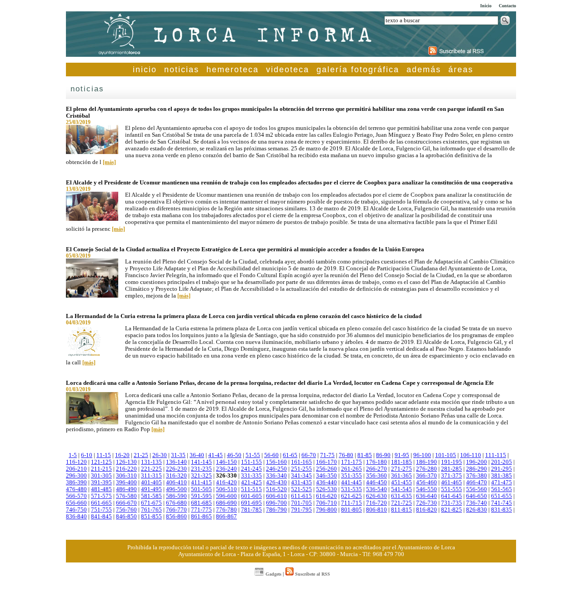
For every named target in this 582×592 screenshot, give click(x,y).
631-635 (401, 496)
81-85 (364, 455)
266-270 (376, 469)
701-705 (301, 503)
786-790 (276, 510)
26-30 (159, 455)
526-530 (326, 489)
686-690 (226, 503)
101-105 (445, 455)
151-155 (251, 462)
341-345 (301, 476)
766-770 (176, 510)
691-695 (251, 503)
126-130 (126, 462)
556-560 (476, 489)
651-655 (501, 496)
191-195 (451, 462)
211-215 (101, 469)
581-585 (151, 496)
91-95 (402, 455)
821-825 (451, 510)
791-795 (301, 510)
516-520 (276, 489)
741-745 (501, 503)
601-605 (251, 496)
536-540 (376, 489)
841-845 (101, 516)
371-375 (451, 476)
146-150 (226, 462)
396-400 (126, 482)
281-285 (451, 469)
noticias (181, 69)
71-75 (327, 455)
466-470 (476, 482)
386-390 (76, 482)
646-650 (476, 496)
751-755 (101, 510)
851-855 (151, 516)
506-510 (226, 489)
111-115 (495, 455)
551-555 (451, 489)
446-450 (376, 482)
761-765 (151, 510)
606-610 (276, 496)
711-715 (351, 503)
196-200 (476, 462)
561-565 (501, 489)
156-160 (276, 462)
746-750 (76, 510)
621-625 (351, 496)
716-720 (376, 503)
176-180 (376, 462)
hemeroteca (232, 69)
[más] (109, 162)
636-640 (426, 496)
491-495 (151, 489)
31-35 (178, 455)
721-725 (401, 503)
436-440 (326, 482)
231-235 (201, 469)
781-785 (251, 510)
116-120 (76, 462)
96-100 (422, 455)
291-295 (501, 469)
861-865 (201, 516)
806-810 (376, 510)
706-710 (326, 503)
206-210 (76, 469)
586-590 (176, 496)
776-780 (226, 510)
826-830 (476, 510)
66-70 (308, 455)
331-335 (251, 476)
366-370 (426, 476)
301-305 (101, 476)
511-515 (251, 489)
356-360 (376, 476)
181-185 (401, 462)
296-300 (76, 476)
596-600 (226, 496)
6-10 (86, 455)
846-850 (126, 516)
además (423, 69)
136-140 (176, 462)
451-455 (401, 482)
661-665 (101, 503)
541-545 (401, 489)
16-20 (122, 455)
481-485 (101, 489)
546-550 (426, 489)
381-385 (501, 476)
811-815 (401, 510)
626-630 (376, 496)
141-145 (201, 462)
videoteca (287, 69)
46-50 (234, 455)
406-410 (176, 482)
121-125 (101, 462)
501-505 (201, 489)
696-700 (276, 503)
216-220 (126, 469)
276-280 (426, 469)
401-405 (151, 482)
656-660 (76, 503)
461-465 (451, 482)
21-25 (141, 455)
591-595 (201, 496)
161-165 (301, 462)
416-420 (226, 482)
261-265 (351, 469)
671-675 (151, 503)
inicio (145, 69)
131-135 (151, 462)
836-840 (76, 516)
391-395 (101, 482)
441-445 (351, 482)
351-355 (351, 476)
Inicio (486, 5)
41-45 (215, 455)
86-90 (383, 455)
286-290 (476, 469)
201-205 (501, 462)
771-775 (201, 510)
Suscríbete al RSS (312, 574)
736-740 (476, 503)
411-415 (201, 482)
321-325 (201, 476)
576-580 (126, 496)
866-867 (226, 516)
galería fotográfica (357, 69)
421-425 (251, 482)
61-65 (290, 455)
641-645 (451, 496)
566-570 (76, 496)
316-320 (176, 476)
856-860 (176, 516)
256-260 (326, 469)
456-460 (426, 482)
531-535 (351, 489)
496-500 (176, 489)
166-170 (326, 462)
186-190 (426, 462)
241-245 (251, 469)
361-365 (401, 476)
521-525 (301, 489)
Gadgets (272, 574)
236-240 (226, 469)
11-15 (103, 455)
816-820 (426, 510)
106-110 (470, 455)
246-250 (276, 469)
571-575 (101, 496)
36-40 (197, 455)
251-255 (301, 469)
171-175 (351, 462)
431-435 (301, 482)
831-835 (501, 510)
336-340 (276, 476)
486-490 (126, 489)
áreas (460, 69)
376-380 (476, 476)
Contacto (507, 5)
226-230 (176, 469)
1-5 (73, 455)
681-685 (201, 503)
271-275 (401, 469)
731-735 (451, 503)
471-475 (501, 482)
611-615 (301, 496)
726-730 (426, 503)
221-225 (151, 469)
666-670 (126, 503)
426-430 (276, 482)
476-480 (76, 489)
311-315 (151, 476)
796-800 (326, 510)
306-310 (126, 476)
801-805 (351, 510)
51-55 (253, 455)
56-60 (271, 455)
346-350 (326, 476)
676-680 (176, 503)
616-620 (326, 496)
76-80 (346, 455)
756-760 (126, 510)
